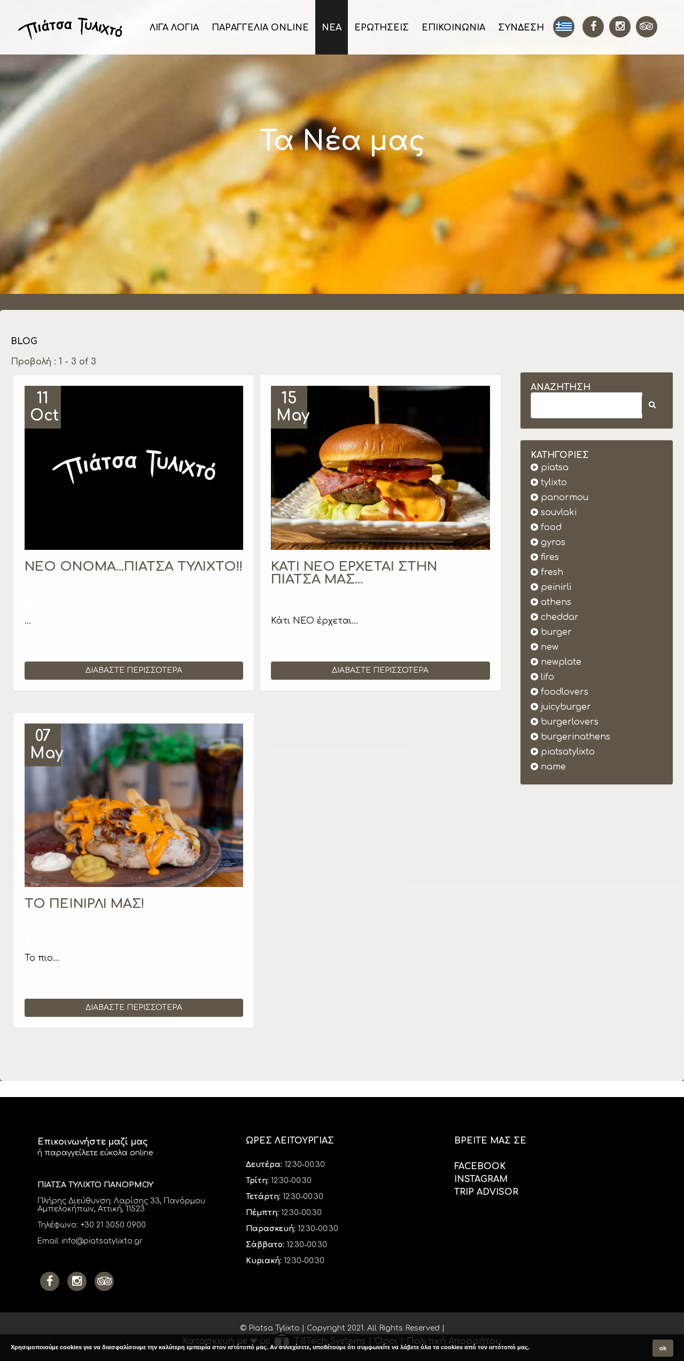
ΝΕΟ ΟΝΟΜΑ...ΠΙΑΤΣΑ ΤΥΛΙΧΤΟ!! (134, 566)
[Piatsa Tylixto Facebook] (593, 26)
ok (662, 1348)
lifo (546, 677)
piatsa (553, 467)
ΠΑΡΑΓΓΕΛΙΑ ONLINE (260, 28)
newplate (559, 662)
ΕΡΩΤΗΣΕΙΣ (381, 28)
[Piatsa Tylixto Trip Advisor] (104, 1281)
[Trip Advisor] (646, 26)
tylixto (552, 482)
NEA (331, 28)
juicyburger (564, 707)
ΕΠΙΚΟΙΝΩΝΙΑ (453, 28)
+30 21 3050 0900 (113, 1225)
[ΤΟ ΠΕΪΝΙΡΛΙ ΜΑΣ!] (134, 806)
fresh (550, 572)
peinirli (554, 587)
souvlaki (557, 512)
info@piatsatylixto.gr (102, 1241)
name (552, 767)
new (548, 647)
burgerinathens (574, 737)
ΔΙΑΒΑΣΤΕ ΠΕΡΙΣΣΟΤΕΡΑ (134, 670)
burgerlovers (568, 722)
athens (554, 602)
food (550, 527)
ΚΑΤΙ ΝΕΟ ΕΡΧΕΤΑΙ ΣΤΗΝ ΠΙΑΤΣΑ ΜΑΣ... (354, 573)
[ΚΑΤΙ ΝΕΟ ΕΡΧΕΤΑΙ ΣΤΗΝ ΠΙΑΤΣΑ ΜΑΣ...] (380, 468)
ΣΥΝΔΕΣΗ (521, 28)
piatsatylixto (566, 752)
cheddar (558, 617)
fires (548, 557)
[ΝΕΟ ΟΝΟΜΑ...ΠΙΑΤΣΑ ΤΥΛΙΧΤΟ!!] (134, 468)
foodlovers (563, 692)
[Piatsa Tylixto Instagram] (620, 26)
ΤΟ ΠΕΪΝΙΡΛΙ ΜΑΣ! (84, 904)
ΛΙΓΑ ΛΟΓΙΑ (174, 28)
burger (555, 632)
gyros (551, 542)
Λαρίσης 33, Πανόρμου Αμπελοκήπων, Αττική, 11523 (121, 1205)
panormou (563, 497)
